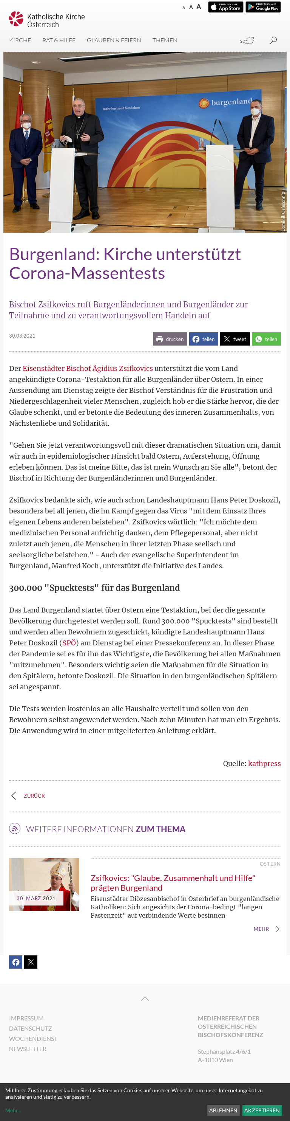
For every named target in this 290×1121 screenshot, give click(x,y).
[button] (170, 339)
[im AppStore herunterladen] (226, 7)
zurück (34, 796)
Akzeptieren (262, 1110)
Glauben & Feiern (114, 40)
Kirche (20, 40)
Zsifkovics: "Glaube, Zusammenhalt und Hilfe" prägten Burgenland (173, 883)
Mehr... (13, 1110)
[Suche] (273, 40)
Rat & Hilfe (59, 40)
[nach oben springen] (145, 999)
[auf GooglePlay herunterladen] (263, 7)
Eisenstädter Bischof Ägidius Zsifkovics (88, 368)
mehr (261, 929)
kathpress (264, 763)
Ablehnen (223, 1110)
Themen (165, 40)
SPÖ (69, 643)
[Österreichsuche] (247, 40)
